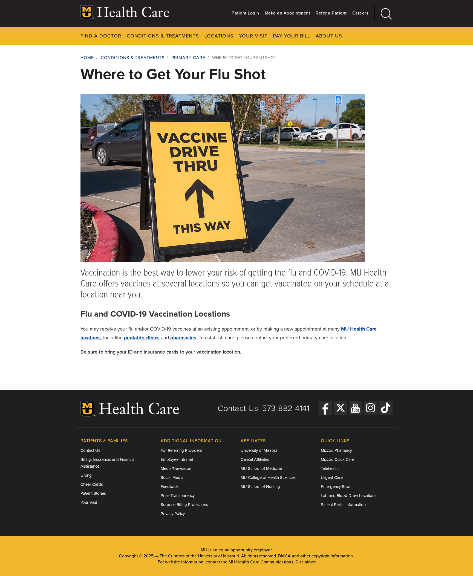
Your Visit (253, 36)
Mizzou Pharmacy (336, 450)
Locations (218, 36)
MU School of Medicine (261, 468)
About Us (329, 36)
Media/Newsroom (176, 468)
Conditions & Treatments (163, 36)
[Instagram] (370, 408)
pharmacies (183, 338)
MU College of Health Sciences (268, 477)
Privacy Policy (173, 513)
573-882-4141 (285, 408)
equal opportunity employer (245, 550)
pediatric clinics (142, 338)
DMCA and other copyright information (315, 556)
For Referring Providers (181, 450)
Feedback (169, 486)
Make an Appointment (287, 13)
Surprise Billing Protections (184, 504)
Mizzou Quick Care (337, 459)
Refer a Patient (331, 13)
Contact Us (238, 408)
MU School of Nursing (260, 486)
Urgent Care (332, 477)
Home (87, 57)
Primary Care (188, 57)
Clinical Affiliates (255, 459)
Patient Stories (93, 493)
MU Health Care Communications (261, 562)
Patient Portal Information (343, 504)
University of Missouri (259, 450)
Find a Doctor (100, 36)
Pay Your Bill (291, 36)
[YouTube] (355, 408)
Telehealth (330, 468)
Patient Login (245, 13)
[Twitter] (340, 408)
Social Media (172, 477)
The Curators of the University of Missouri (199, 556)
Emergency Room (337, 486)
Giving (86, 475)
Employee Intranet (177, 459)
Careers (360, 13)
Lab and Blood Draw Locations (348, 495)
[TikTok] (386, 408)
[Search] (384, 13)
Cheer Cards (91, 484)
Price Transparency (178, 495)
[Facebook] (325, 408)
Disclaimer (305, 562)
